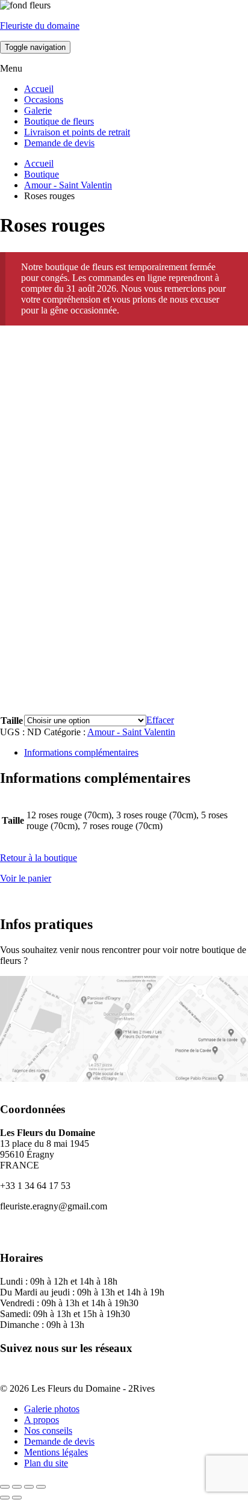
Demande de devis (59, 143)
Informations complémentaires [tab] (81, 752)
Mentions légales (56, 1452)
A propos (41, 1420)
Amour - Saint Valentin (68, 185)
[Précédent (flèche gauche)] (5, 1497)
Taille (12, 720)
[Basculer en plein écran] (17, 1487)
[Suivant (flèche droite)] (17, 1497)
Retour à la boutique (38, 858)
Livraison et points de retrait (77, 132)
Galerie (38, 110)
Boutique (41, 174)
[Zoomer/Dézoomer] (5, 1487)
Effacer (160, 720)
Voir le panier (25, 878)
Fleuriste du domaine (39, 25)
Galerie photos (51, 1409)
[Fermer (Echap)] (41, 1487)
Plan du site (46, 1463)
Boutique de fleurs (59, 121)
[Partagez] (29, 1487)
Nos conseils (48, 1430)
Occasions (43, 99)
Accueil (39, 89)
